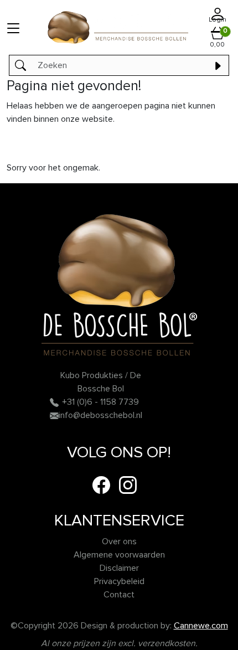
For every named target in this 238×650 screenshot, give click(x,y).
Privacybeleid (119, 581)
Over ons (119, 541)
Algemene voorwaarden (119, 554)
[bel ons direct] (54, 402)
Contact (119, 594)
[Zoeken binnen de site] (217, 65)
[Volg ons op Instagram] (128, 484)
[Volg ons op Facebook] (101, 484)
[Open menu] (13, 27)
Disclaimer (119, 568)
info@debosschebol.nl (100, 415)
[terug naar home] (119, 27)
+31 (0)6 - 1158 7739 (100, 402)
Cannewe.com (201, 625)
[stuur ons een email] (54, 415)
